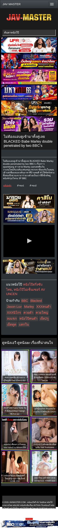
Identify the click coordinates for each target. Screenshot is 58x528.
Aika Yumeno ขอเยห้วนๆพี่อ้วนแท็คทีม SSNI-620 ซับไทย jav (45, 377)
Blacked (36, 300)
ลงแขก (12, 318)
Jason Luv (14, 306)
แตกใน (24, 324)
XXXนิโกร (14, 312)
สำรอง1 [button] (20, 185)
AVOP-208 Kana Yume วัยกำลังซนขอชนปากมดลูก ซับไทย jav (15, 411)
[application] (29, 241)
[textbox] (29, 32)
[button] (29, 240)
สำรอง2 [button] (33, 185)
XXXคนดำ (43, 306)
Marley (29, 306)
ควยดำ (28, 312)
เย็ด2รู (44, 318)
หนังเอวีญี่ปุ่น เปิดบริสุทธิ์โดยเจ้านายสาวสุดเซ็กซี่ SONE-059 (15, 478)
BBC (24, 300)
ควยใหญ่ (42, 312)
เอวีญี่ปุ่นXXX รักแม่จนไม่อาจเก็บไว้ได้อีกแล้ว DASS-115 (44, 411)
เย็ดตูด (11, 324)
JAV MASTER (12, 4)
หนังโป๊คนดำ (28, 318)
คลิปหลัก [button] (7, 185)
